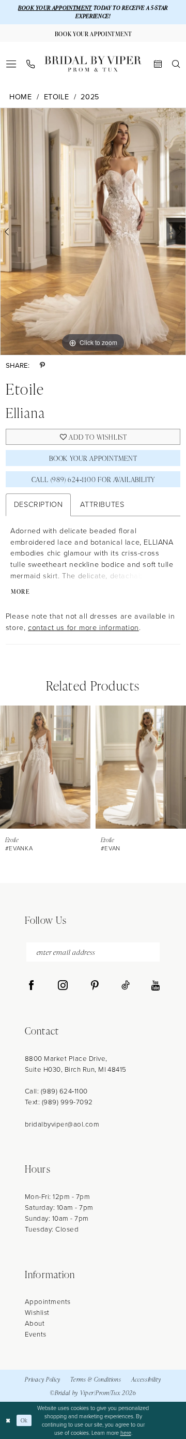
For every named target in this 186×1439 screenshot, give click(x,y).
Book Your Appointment (93, 458)
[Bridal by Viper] (93, 63)
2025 (90, 97)
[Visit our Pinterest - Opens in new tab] (94, 986)
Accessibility (146, 1379)
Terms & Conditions (95, 1379)
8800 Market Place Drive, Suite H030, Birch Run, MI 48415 (76, 1063)
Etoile (56, 97)
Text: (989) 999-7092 (59, 1102)
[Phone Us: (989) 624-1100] (30, 64)
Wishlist (37, 1312)
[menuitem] (11, 64)
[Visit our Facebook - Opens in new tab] (31, 986)
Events (36, 1334)
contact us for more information (83, 627)
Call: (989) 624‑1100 (56, 1091)
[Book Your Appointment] (158, 64)
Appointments (48, 1301)
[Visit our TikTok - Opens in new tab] (125, 986)
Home (20, 97)
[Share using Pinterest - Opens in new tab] (42, 365)
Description (38, 504)
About (34, 1323)
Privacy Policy (42, 1379)
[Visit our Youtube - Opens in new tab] (155, 985)
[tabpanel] (93, 231)
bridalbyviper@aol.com (62, 1124)
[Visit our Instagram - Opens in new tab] (62, 986)
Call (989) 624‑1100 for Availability (94, 479)
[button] (11, 64)
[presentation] (45, 767)
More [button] (20, 591)
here (125, 1433)
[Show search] (176, 64)
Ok (24, 1420)
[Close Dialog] (8, 1420)
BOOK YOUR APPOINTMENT (55, 7)
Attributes (102, 504)
